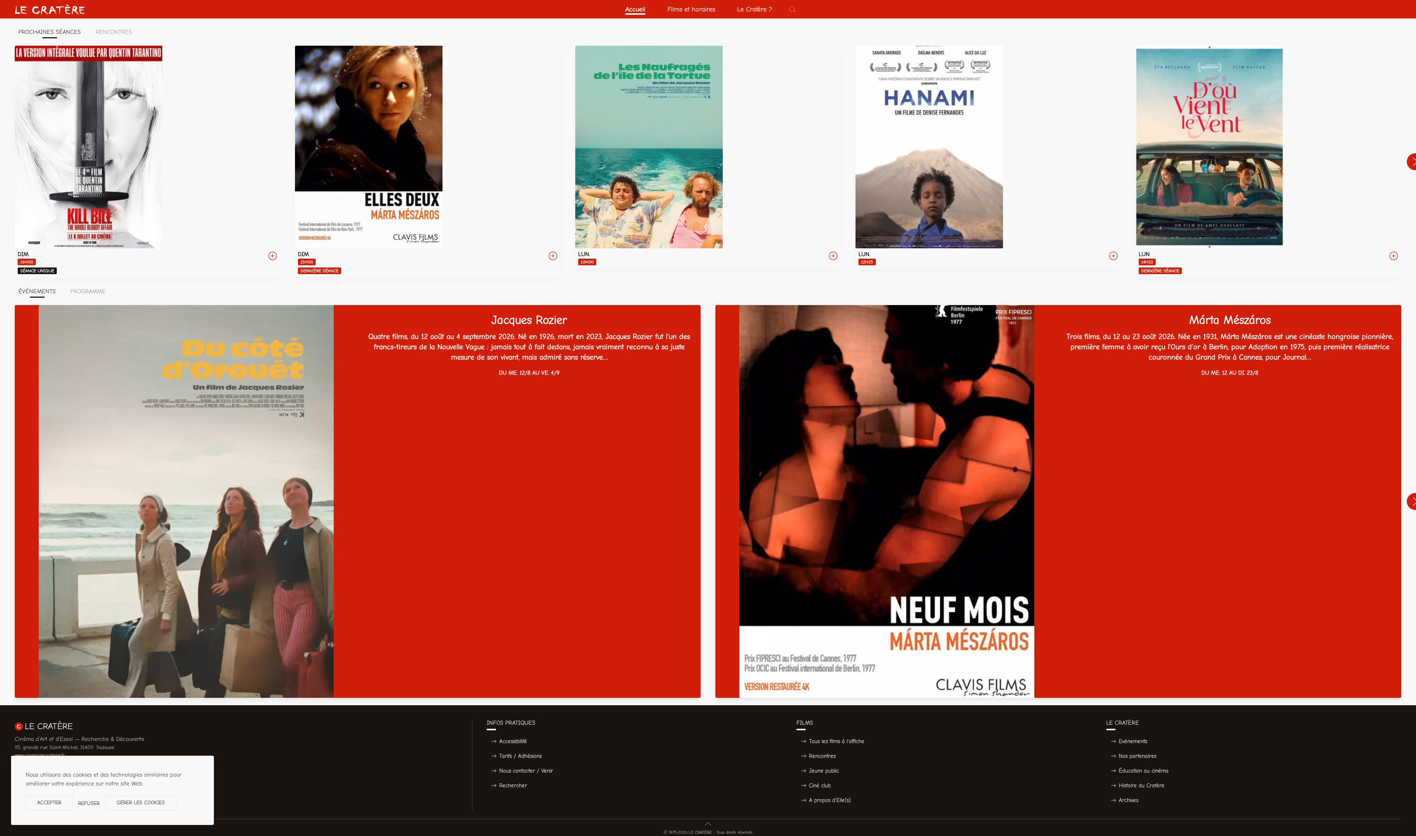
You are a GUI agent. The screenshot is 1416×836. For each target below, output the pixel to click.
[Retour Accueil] (50, 9)
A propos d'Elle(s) (830, 800)
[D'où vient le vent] (1268, 162)
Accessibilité (513, 741)
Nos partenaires (1137, 756)
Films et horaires (691, 9)
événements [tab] (37, 291)
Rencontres (822, 756)
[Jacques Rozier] (358, 501)
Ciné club (820, 785)
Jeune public (824, 770)
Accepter (49, 803)
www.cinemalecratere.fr (40, 755)
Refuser (89, 803)
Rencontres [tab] (114, 32)
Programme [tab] (87, 291)
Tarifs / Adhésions (520, 756)
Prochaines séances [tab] (49, 32)
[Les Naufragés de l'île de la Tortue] (708, 157)
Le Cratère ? (754, 9)
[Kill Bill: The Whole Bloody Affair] (147, 162)
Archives (1128, 800)
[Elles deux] (427, 162)
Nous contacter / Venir (526, 770)
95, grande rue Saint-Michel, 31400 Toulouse (64, 747)
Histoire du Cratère (1142, 785)
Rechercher (513, 785)
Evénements (1133, 741)
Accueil (635, 9)
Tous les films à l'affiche (836, 741)
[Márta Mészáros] (1058, 501)
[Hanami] (988, 157)
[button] (792, 9)
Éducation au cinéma (1144, 770)
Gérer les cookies (141, 803)
